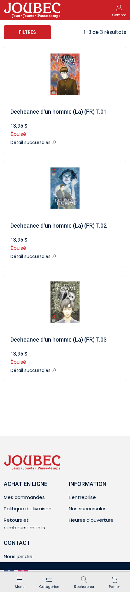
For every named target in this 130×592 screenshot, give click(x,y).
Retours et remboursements (24, 524)
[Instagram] (23, 571)
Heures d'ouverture (91, 520)
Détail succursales (31, 142)
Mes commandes (24, 497)
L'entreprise (82, 497)
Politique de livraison (27, 508)
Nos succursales (88, 508)
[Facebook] (9, 571)
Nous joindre (18, 556)
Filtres (27, 32)
